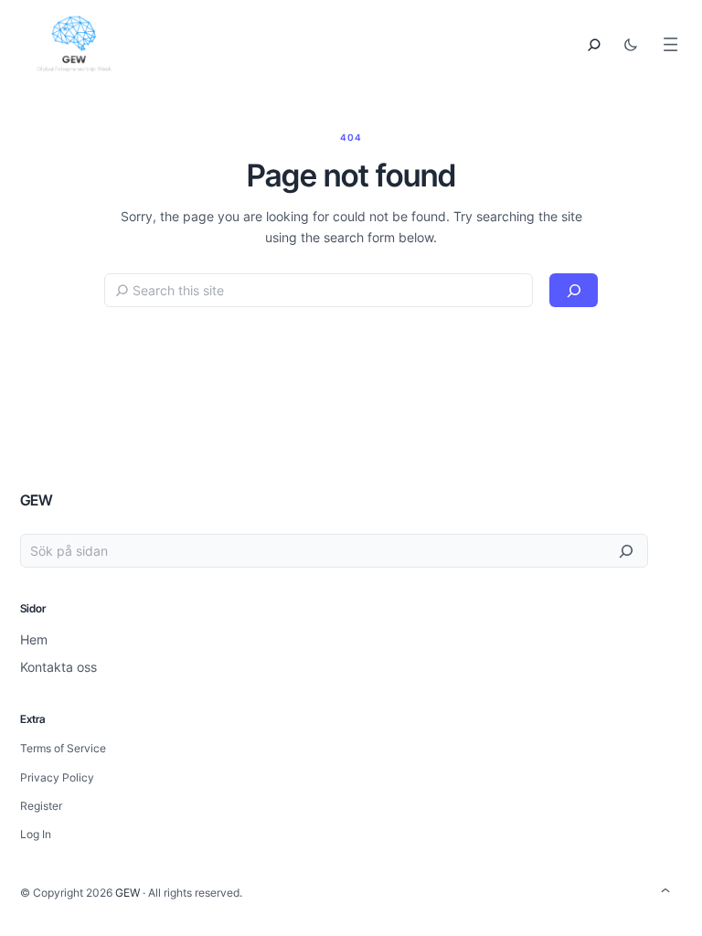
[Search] (573, 290)
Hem (34, 639)
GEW (36, 500)
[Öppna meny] (670, 44)
